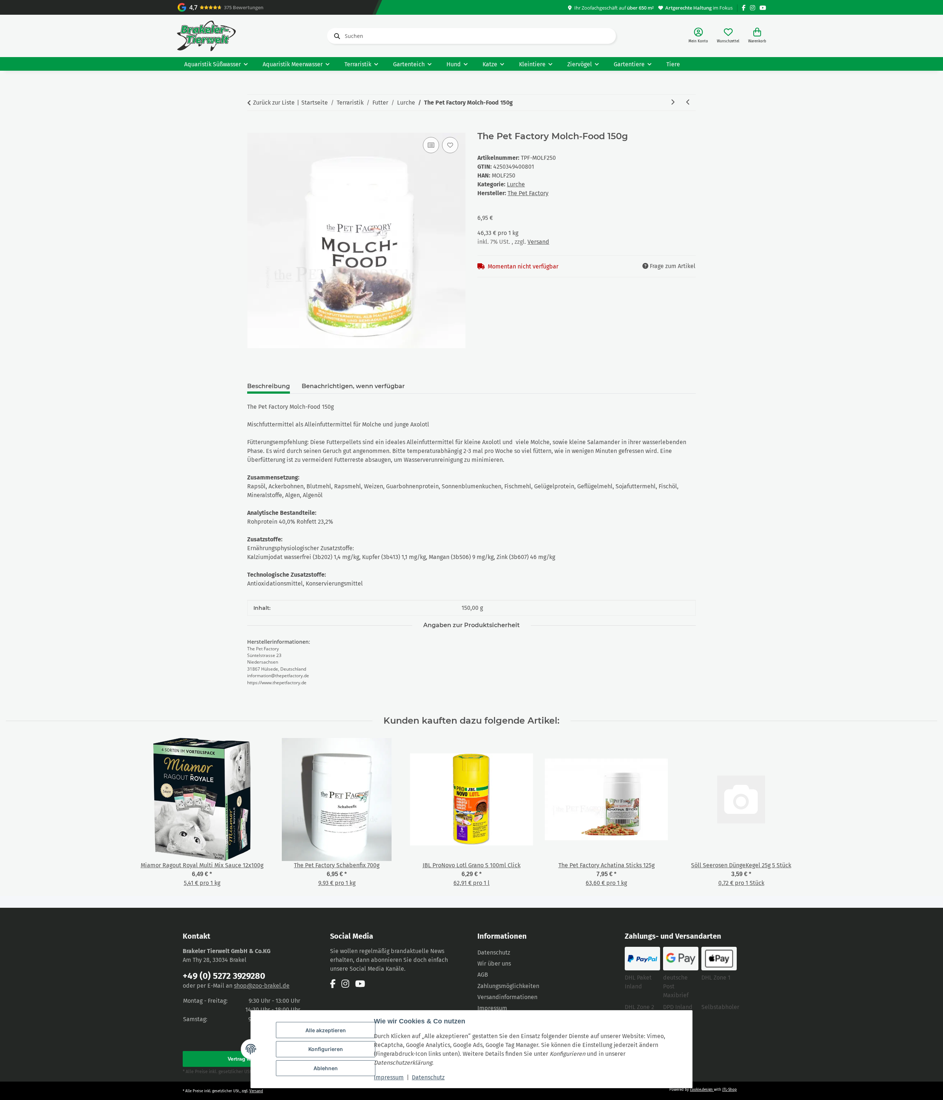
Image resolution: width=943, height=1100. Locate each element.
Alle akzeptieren (325, 1030)
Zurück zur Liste (274, 102)
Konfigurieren (325, 1049)
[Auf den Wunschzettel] (450, 145)
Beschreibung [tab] (268, 386)
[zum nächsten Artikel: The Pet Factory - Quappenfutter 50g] (672, 102)
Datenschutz (428, 1077)
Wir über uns (494, 963)
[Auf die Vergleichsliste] (431, 145)
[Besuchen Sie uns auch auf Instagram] (752, 7)
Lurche (516, 184)
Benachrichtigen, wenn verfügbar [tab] (353, 386)
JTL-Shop (729, 1089)
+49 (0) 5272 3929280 (224, 976)
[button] (698, 36)
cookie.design (702, 1089)
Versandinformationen (507, 997)
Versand (538, 241)
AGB (482, 974)
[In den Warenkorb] (253, 127)
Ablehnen (325, 1068)
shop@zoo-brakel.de (262, 985)
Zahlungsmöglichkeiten (508, 986)
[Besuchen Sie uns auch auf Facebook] (744, 7)
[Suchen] (335, 36)
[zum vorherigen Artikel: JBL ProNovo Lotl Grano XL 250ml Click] (688, 102)
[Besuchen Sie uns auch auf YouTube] (763, 7)
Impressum (389, 1077)
